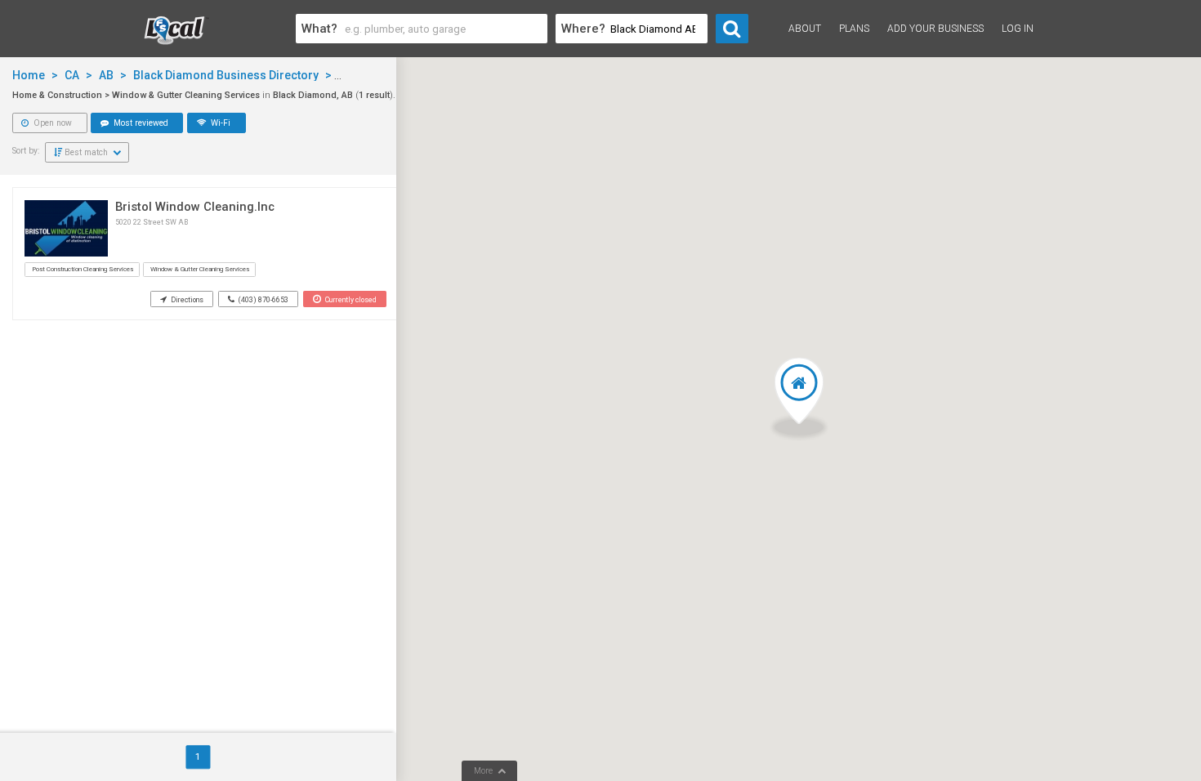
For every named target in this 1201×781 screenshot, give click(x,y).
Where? (583, 28)
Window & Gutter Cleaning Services (199, 269)
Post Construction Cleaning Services (82, 269)
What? (319, 28)
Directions (186, 300)
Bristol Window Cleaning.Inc (195, 206)
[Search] (732, 28)
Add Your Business (935, 28)
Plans (854, 28)
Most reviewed (139, 123)
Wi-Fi (219, 123)
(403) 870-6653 (262, 300)
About (804, 28)
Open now (51, 123)
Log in (1018, 28)
